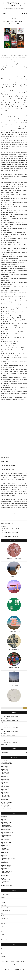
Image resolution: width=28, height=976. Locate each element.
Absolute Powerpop (6, 760)
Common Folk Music (6, 767)
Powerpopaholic (5, 792)
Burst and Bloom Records (7, 826)
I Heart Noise (5, 782)
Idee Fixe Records (5, 849)
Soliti (3, 878)
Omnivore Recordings (6, 865)
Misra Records (5, 862)
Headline (2, 915)
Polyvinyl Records (5, 868)
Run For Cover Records (7, 871)
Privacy (17, 961)
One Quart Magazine (6, 788)
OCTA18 (7, 961)
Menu (4, 13)
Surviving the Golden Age (7, 802)
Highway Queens (5, 779)
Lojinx (3, 853)
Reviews (2, 931)
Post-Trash (4, 790)
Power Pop (3, 929)
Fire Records (4, 841)
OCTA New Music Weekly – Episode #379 (9, 727)
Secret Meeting (5, 799)
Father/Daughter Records (7, 838)
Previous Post (7, 518)
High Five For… (5, 777)
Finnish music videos (5, 907)
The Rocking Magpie (6, 806)
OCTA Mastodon (5, 786)
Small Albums (5, 800)
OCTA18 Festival (4, 923)
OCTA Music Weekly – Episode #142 (10, 528)
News (2, 921)
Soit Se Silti (4, 876)
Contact (3, 963)
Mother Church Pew (6, 783)
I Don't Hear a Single (6, 780)
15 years (2, 897)
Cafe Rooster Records (6, 828)
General (2, 913)
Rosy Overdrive (5, 795)
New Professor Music (6, 864)
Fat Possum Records (6, 836)
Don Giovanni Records (6, 835)
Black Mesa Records (6, 823)
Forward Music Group (6, 845)
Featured (3, 902)
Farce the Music (5, 772)
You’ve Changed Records (7, 885)
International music (5, 918)
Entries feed (3, 951)
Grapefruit (4, 846)
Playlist (14, 18)
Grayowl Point (5, 776)
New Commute (5, 785)
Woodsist (4, 882)
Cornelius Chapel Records (7, 832)
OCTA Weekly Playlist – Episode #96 (10, 536)
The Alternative (5, 803)
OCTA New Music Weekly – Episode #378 (9, 731)
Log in (2, 948)
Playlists (12, 961)
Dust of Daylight (5, 770)
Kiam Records (5, 852)
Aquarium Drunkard (6, 765)
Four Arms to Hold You (5, 910)
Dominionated (5, 769)
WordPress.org (4, 956)
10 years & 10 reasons (5, 894)
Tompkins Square (5, 881)
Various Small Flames (6, 808)
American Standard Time (7, 763)
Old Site (8, 963)
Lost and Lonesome (6, 856)
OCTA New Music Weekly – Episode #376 (9, 738)
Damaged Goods (5, 833)
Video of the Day (4, 939)
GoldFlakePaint (5, 775)
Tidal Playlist (4, 461)
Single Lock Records (6, 874)
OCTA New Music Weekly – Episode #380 (9, 723)
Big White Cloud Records (7, 822)
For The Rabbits (5, 773)
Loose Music (4, 855)
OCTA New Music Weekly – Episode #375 (9, 742)
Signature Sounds (5, 872)
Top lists (2, 934)
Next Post (20, 518)
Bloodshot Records (6, 825)
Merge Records (5, 861)
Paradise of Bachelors (6, 866)
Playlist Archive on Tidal (7, 469)
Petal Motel (4, 789)
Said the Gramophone (6, 798)
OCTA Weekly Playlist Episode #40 (9, 532)
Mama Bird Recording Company (8, 858)
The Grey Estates (5, 805)
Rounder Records (5, 869)
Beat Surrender (5, 766)
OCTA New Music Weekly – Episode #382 (9, 716)
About (3, 961)
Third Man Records (6, 879)
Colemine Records (6, 830)
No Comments (18, 26)
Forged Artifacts (5, 843)
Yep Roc (4, 884)
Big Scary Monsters (6, 820)
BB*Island (4, 819)
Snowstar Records (6, 875)
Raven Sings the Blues (6, 793)
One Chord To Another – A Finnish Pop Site (14, 4)
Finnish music (3, 905)
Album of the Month (5, 899)
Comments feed (4, 953)
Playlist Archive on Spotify (8, 465)
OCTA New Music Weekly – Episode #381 (9, 720)
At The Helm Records (6, 818)
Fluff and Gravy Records (7, 842)
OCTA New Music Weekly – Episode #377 (9, 735)
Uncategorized (4, 937)
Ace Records (4, 816)
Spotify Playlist (5, 457)
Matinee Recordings (6, 859)
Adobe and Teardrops (6, 762)
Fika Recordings (5, 839)
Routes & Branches (6, 796)
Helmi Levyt (4, 848)
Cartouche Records (6, 829)
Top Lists (22, 961)
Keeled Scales (5, 851)
